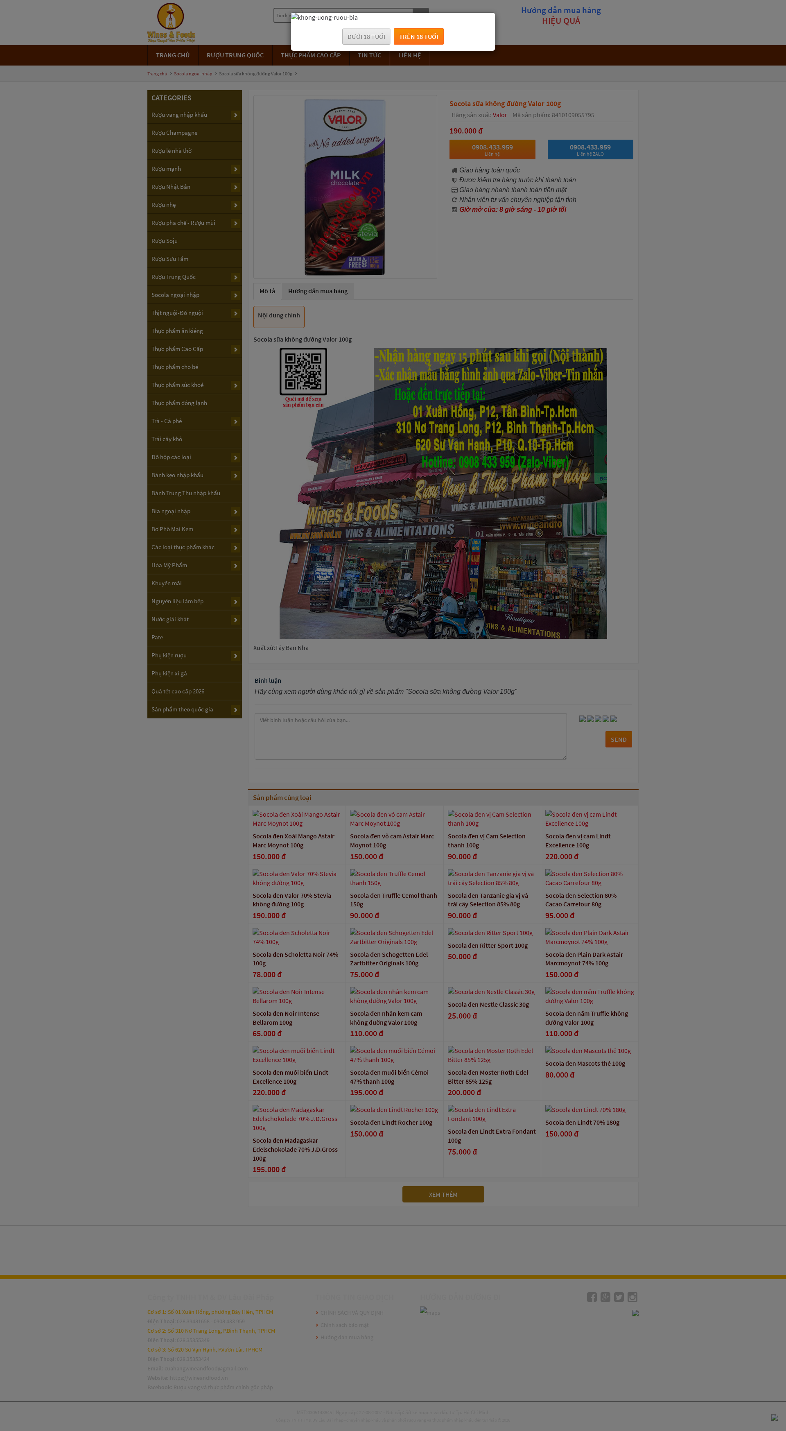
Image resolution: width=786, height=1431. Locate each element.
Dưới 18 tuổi (366, 36)
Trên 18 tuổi (418, 36)
